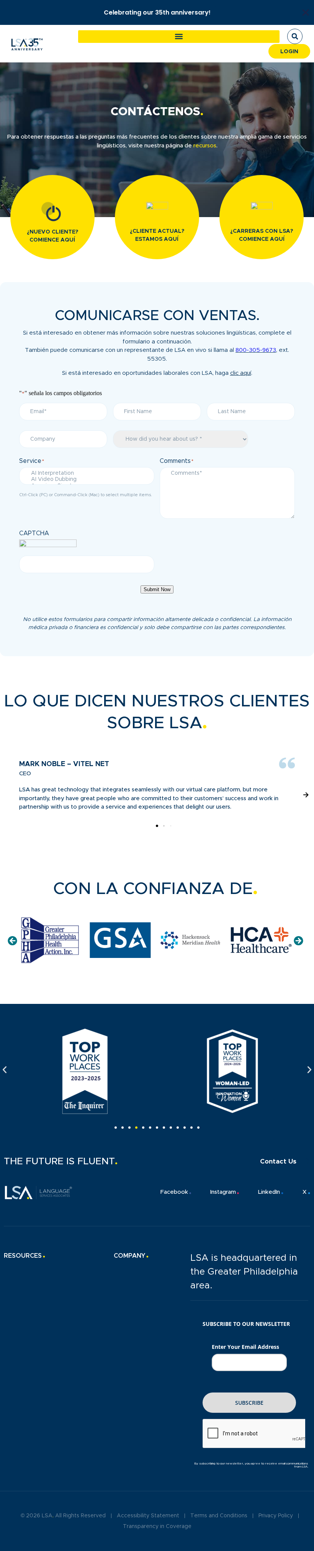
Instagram (223, 1192)
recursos (204, 146)
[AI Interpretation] (87, 474)
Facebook (174, 1192)
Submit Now (157, 589)
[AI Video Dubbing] (87, 480)
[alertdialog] (157, 12)
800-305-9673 (256, 350)
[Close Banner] (305, 12)
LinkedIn (269, 1192)
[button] (179, 36)
